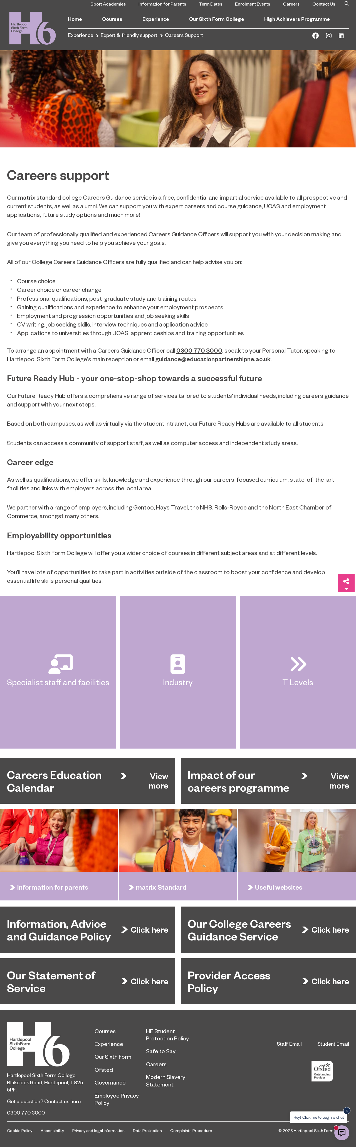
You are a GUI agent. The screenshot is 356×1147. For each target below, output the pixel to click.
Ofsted (104, 1069)
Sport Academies (108, 3)
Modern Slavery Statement (165, 1080)
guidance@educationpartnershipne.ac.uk (213, 359)
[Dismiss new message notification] (346, 1110)
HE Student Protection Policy (167, 1034)
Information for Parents (162, 3)
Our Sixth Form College (216, 19)
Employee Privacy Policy (117, 1099)
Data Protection (147, 1130)
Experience (155, 19)
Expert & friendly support (129, 35)
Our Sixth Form (113, 1056)
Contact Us (323, 3)
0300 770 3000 (26, 1112)
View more (158, 780)
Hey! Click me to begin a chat (318, 1117)
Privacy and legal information (98, 1130)
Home (75, 19)
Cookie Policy (19, 1130)
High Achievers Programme (297, 19)
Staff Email (289, 1043)
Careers (291, 3)
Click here (149, 929)
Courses (112, 19)
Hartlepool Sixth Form (46, 1044)
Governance (110, 1082)
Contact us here (62, 1101)
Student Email (333, 1043)
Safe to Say (160, 1051)
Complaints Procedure (191, 1130)
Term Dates (210, 3)
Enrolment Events (252, 3)
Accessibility (52, 1130)
